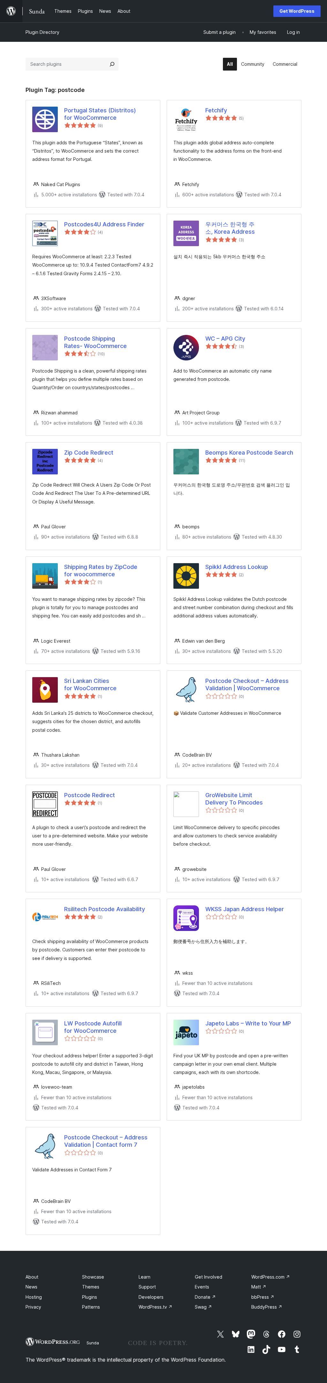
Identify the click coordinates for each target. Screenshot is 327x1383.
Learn (144, 1277)
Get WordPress (297, 11)
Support (147, 1286)
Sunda (93, 1342)
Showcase (93, 1277)
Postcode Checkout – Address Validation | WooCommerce (247, 684)
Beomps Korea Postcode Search (249, 452)
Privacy (33, 1307)
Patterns (91, 1307)
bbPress (262, 1297)
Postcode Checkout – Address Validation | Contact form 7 (106, 1141)
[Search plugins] (112, 64)
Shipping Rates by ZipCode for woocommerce (100, 570)
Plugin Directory (42, 32)
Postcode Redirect (89, 795)
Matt (258, 1286)
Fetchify (216, 110)
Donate (205, 1297)
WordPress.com (270, 1277)
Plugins (89, 1297)
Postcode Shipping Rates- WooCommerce (95, 342)
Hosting (34, 1297)
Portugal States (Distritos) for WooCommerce (100, 114)
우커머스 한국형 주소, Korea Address (230, 228)
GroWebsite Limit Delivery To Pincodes (234, 799)
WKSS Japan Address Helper (244, 909)
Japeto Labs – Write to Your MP (248, 1023)
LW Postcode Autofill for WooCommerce (93, 1027)
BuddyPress (266, 1307)
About (32, 1277)
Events (202, 1286)
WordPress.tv (155, 1307)
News (31, 1286)
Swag (203, 1307)
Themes (90, 1286)
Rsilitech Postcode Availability (104, 909)
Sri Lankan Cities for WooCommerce (90, 684)
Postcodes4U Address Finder (104, 224)
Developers (151, 1297)
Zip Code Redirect (88, 452)
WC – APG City (225, 338)
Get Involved (208, 1277)
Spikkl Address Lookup (236, 566)
